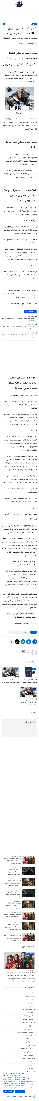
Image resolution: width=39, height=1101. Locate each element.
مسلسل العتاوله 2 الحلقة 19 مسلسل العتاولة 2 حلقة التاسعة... (12, 861)
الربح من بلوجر (29, 1029)
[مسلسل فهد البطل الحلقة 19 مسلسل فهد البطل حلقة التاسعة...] (28, 871)
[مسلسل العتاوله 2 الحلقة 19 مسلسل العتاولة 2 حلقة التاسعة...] (28, 860)
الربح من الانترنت (28, 1019)
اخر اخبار (31, 1003)
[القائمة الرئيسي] (35, 4)
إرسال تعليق (30, 722)
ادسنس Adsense (28, 1009)
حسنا (20, 1091)
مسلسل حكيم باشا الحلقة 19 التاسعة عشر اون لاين (13, 906)
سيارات (31, 1068)
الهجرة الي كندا (29, 1055)
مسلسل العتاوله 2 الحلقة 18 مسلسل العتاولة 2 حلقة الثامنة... (12, 938)
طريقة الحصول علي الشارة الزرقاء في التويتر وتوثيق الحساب (18, 328)
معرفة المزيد (8, 1091)
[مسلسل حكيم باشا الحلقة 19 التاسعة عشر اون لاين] (28, 904)
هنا (15, 617)
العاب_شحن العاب (15, 632)
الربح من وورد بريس (27, 1035)
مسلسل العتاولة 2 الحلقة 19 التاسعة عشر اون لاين (12, 916)
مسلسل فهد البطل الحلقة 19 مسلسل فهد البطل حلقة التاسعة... (13, 872)
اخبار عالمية (30, 996)
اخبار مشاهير (30, 999)
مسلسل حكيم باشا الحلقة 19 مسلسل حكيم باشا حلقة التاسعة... (13, 883)
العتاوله (31, 1045)
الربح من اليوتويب (28, 1022)
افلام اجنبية (30, 1012)
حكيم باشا (30, 1065)
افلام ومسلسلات (28, 1016)
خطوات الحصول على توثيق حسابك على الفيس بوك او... (18, 336)
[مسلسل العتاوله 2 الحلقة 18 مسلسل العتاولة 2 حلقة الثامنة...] (28, 937)
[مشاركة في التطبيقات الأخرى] (11, 641)
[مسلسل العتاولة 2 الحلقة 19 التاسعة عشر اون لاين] (28, 916)
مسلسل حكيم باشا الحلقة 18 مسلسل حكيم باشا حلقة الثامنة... (13, 927)
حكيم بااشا (30, 1062)
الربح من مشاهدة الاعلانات (25, 1032)
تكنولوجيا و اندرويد (28, 1058)
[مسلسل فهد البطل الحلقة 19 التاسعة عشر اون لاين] (28, 893)
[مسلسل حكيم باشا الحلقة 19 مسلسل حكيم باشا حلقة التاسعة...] (28, 882)
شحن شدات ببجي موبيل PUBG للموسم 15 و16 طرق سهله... (10, 682)
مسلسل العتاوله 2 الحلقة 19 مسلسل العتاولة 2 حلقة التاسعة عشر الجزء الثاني (20, 974)
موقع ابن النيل (10, 1097)
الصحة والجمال (29, 1039)
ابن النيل (30, 43)
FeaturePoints (32, 565)
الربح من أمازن (29, 1026)
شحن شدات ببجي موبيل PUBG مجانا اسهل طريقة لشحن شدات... (18, 320)
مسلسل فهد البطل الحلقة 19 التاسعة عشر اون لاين (13, 894)
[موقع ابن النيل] (19, 4)
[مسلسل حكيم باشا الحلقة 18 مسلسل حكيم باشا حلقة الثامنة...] (28, 926)
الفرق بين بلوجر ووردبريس (26, 1048)
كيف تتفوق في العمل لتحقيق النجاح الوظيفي (30, 681)
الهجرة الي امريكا (28, 1052)
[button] (28, 641)
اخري (34, 24)
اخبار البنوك (30, 993)
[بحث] (3, 4)
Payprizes (26, 526)
